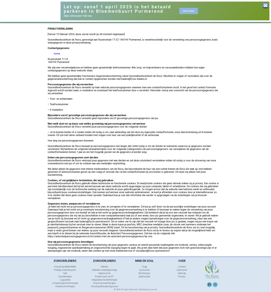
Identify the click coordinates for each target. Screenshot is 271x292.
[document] (135, 146)
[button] (265, 5)
